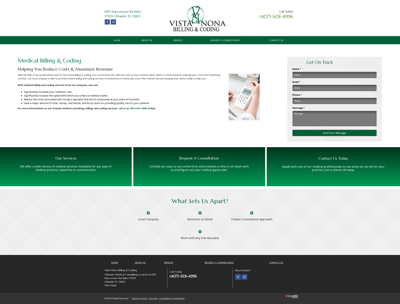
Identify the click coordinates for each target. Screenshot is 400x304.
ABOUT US (146, 40)
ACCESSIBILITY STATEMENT (172, 298)
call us (122, 108)
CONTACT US (276, 40)
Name (296, 69)
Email (296, 82)
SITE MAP (153, 298)
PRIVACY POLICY (140, 298)
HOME (117, 40)
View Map (110, 285)
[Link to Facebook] (107, 22)
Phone (297, 95)
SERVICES (177, 40)
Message (298, 108)
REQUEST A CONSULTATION (225, 40)
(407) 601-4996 (139, 108)
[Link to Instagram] (113, 22)
